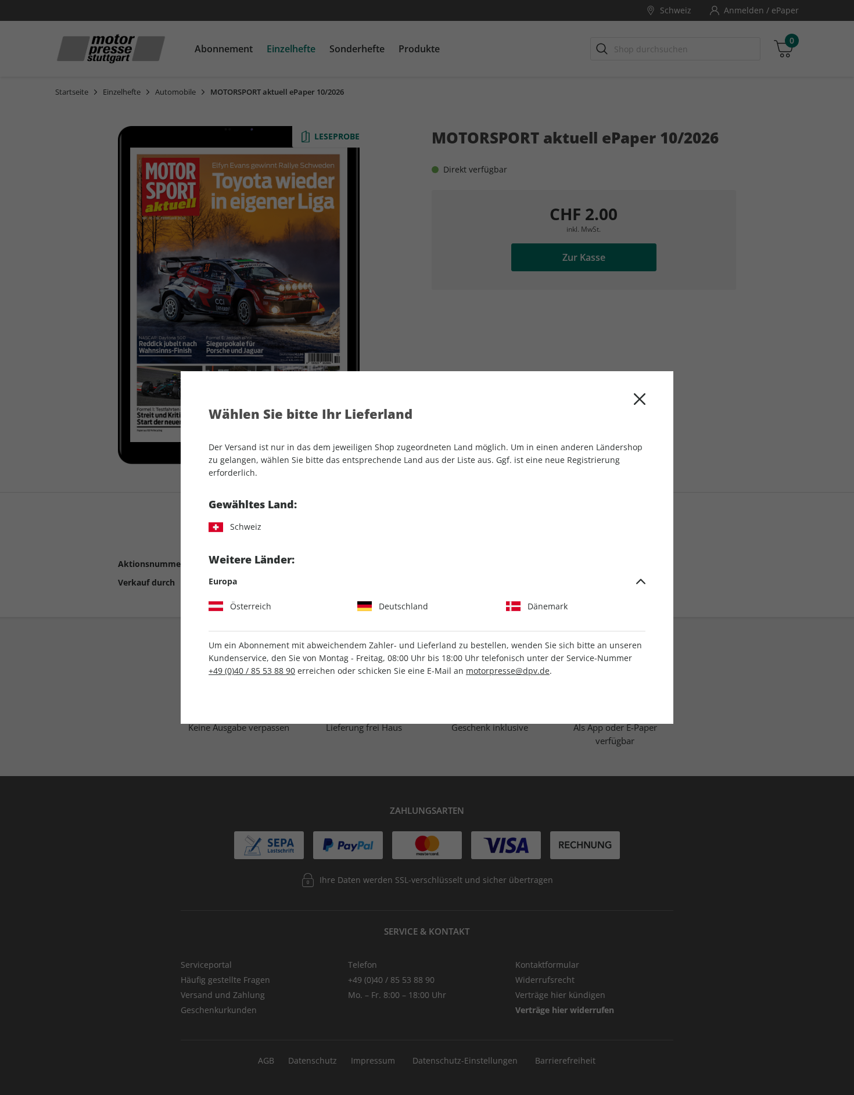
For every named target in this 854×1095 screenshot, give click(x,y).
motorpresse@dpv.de (508, 670)
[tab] (427, 581)
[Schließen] (640, 399)
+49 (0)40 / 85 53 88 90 (252, 670)
